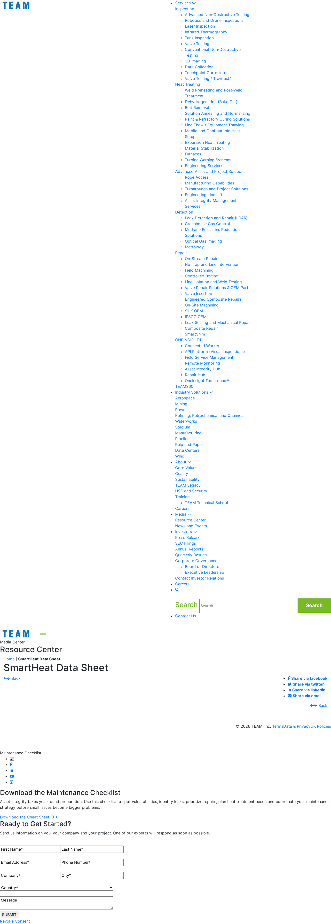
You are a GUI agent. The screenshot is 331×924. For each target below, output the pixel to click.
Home (9, 659)
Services (183, 2)
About (181, 461)
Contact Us (186, 615)
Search (314, 605)
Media (181, 514)
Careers (182, 583)
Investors (184, 531)
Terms (277, 726)
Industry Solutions (192, 392)
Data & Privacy (296, 726)
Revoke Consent (15, 921)
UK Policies (320, 726)
